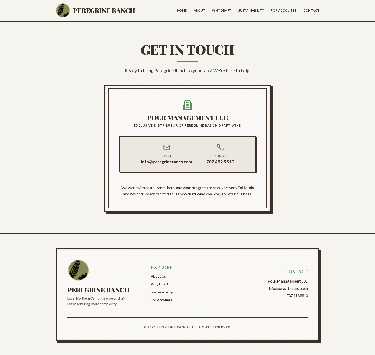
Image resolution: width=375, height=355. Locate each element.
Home (182, 10)
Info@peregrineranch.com (166, 161)
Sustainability (251, 10)
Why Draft (221, 10)
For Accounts (283, 10)
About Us (158, 276)
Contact (311, 10)
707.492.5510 (220, 161)
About (199, 10)
